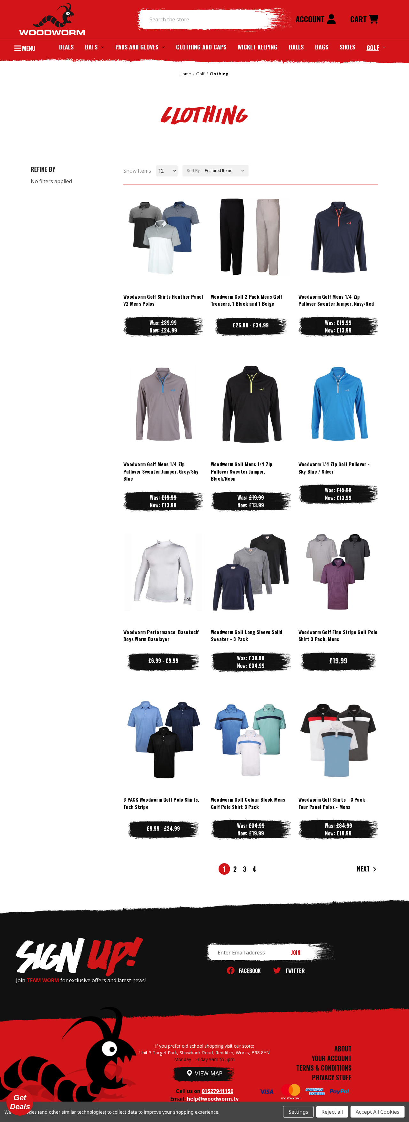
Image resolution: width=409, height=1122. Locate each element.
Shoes (347, 47)
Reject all (332, 1111)
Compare (160, 236)
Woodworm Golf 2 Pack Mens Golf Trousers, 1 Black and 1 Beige (246, 300)
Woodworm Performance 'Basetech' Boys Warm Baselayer (161, 635)
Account (311, 19)
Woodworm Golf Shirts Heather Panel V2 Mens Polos (163, 300)
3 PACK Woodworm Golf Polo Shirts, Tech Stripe (161, 803)
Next (364, 868)
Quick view (163, 223)
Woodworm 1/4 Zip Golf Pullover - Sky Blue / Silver (334, 467)
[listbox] (226, 170)
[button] (19, 1102)
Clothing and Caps (201, 47)
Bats (91, 47)
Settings (298, 1111)
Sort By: (194, 170)
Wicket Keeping (257, 47)
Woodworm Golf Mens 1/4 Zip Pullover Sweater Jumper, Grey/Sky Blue (160, 471)
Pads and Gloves (136, 47)
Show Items (137, 170)
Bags (321, 47)
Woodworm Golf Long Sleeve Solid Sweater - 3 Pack (246, 635)
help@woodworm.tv (213, 1098)
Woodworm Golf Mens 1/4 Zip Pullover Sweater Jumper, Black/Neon (242, 471)
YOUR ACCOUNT (331, 1058)
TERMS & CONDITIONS (323, 1068)
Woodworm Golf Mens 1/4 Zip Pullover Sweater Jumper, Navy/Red (336, 300)
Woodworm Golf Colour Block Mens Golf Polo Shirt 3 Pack (248, 803)
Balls (296, 47)
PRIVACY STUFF (331, 1077)
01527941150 (217, 1091)
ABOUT (342, 1048)
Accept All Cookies (377, 1111)
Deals (66, 47)
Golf (373, 47)
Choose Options (163, 249)
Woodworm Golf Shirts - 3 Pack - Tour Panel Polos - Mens (333, 803)
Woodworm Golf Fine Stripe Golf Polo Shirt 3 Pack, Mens (338, 635)
